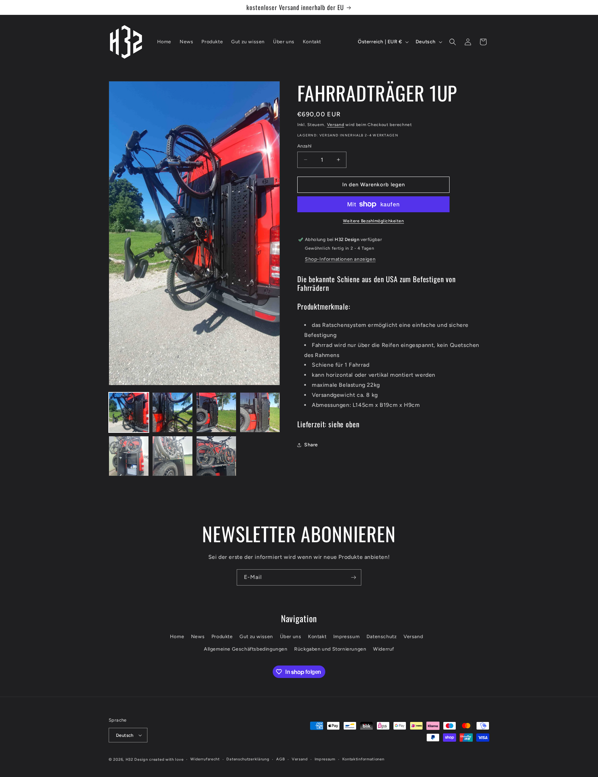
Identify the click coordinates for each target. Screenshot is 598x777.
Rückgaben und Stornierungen (330, 649)
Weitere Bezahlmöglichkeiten (373, 220)
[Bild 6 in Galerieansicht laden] (172, 456)
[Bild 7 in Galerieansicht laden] (216, 456)
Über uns (290, 637)
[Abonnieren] (353, 577)
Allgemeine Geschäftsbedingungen (246, 649)
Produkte (222, 637)
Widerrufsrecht (205, 759)
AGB (280, 759)
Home (177, 637)
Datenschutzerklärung (247, 759)
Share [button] (311, 445)
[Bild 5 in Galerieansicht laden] (129, 456)
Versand (335, 124)
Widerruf (383, 649)
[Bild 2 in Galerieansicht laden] (172, 412)
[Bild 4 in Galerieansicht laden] (260, 412)
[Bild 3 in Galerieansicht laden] (216, 412)
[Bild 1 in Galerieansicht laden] (129, 412)
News (198, 637)
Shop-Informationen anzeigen (340, 259)
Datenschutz (381, 637)
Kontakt (317, 637)
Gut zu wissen (256, 637)
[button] (452, 42)
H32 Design (137, 759)
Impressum (346, 637)
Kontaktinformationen (363, 759)
